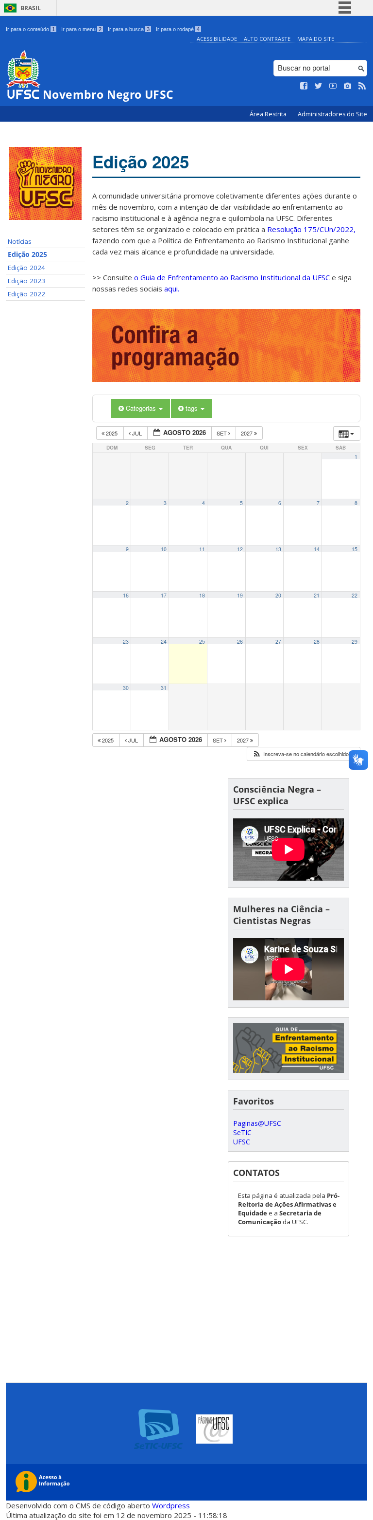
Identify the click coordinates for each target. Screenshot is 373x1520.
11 (202, 549)
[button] (303, 753)
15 (354, 549)
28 (317, 641)
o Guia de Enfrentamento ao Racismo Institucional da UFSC (232, 277)
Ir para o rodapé (178, 29)
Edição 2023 (26, 280)
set (222, 433)
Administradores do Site (332, 114)
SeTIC (242, 1132)
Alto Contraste (267, 38)
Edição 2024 (26, 267)
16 (126, 595)
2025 (111, 433)
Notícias (20, 241)
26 (240, 641)
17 (164, 595)
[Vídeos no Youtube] (333, 86)
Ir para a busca (129, 29)
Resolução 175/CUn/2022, (310, 229)
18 (202, 595)
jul (137, 433)
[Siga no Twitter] (318, 86)
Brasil (30, 8)
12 (240, 549)
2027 (247, 433)
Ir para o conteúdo (30, 29)
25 (202, 641)
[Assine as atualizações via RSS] (362, 86)
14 (317, 549)
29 (354, 641)
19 (240, 595)
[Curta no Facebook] (304, 86)
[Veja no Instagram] (348, 86)
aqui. (171, 288)
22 (354, 595)
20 (278, 595)
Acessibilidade (217, 38)
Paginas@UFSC (257, 1123)
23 (126, 641)
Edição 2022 (26, 294)
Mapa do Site (315, 38)
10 (164, 549)
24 (164, 641)
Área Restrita (269, 114)
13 (278, 549)
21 (317, 595)
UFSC (241, 1141)
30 (126, 687)
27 (278, 641)
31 (164, 687)
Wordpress (171, 1505)
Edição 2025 (27, 254)
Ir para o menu (81, 29)
